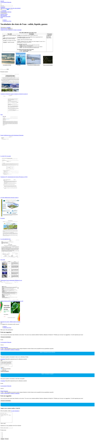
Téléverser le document (5, 8)
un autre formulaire (15, 410)
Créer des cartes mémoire (15, 8)
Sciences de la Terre (7, 21)
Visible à (2, 367)
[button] (3, 69)
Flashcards (9, 2)
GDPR (2, 349)
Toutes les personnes (6, 368)
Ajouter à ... (10, 28)
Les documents (4, 2)
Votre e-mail (3, 423)
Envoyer (6, 438)
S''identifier (3, 7)
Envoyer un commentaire (5, 337)
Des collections (8, 11)
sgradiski (8, 27)
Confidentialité (7, 349)
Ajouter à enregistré (17, 29)
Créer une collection (4, 371)
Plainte (2, 347)
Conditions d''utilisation (14, 349)
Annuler (2, 438)
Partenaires (6, 347)
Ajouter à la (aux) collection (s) (7, 29)
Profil (2, 17)
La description (6, 362)
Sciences (5, 19)
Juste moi (4, 370)
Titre (1, 360)
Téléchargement (4, 28)
